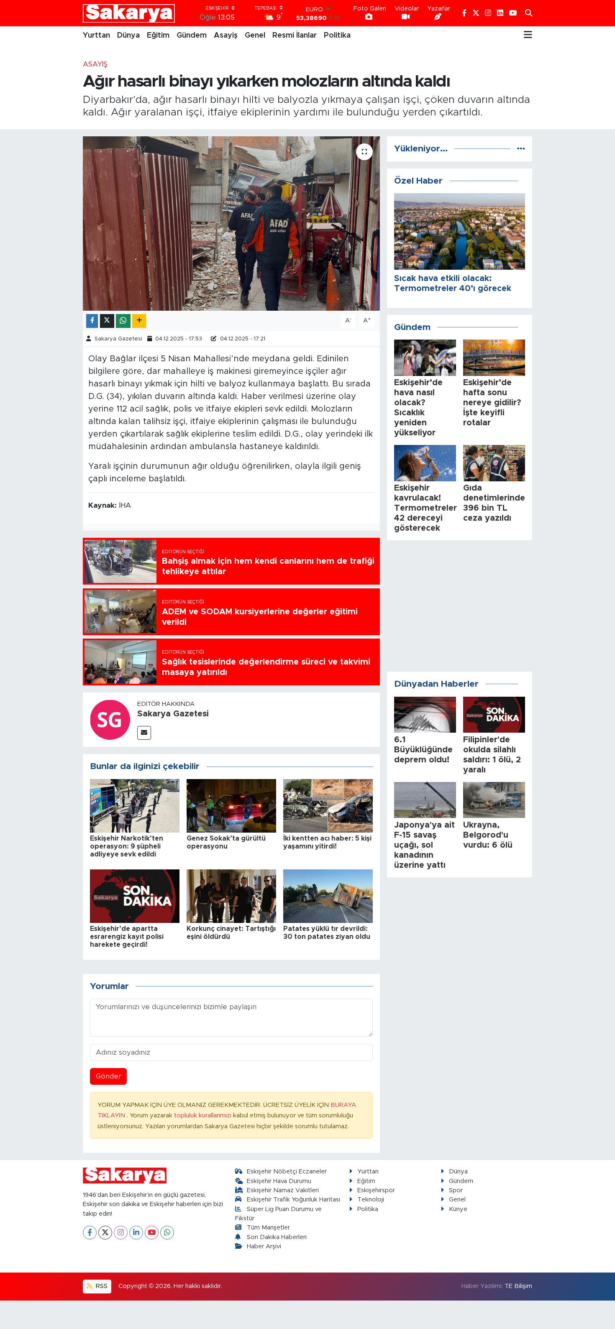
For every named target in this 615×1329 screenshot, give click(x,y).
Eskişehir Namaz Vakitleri (283, 1190)
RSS (101, 1286)
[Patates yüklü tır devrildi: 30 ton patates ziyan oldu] (328, 895)
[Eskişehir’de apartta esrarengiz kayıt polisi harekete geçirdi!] (134, 895)
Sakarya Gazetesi (118, 339)
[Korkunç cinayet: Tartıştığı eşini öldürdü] (231, 895)
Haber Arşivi (264, 1246)
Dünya (128, 35)
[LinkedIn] (136, 1233)
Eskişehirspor (376, 1190)
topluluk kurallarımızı (203, 1115)
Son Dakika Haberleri (277, 1237)
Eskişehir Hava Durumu (279, 1181)
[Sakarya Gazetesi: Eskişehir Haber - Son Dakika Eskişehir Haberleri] (129, 13)
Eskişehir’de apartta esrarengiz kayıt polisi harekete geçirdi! (127, 936)
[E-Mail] (144, 733)
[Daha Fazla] (139, 321)
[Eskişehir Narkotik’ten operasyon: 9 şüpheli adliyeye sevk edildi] (134, 805)
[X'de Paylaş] (107, 321)
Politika (337, 35)
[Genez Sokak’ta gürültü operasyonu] (231, 805)
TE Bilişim (518, 1286)
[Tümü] (521, 148)
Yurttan (96, 35)
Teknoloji (370, 1199)
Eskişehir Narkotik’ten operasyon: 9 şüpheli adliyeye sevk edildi (126, 846)
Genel (255, 35)
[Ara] (528, 13)
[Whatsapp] (167, 1233)
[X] (105, 1233)
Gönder (108, 1076)
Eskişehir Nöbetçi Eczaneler (287, 1171)
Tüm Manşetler (268, 1227)
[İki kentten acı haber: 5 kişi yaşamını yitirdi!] (328, 805)
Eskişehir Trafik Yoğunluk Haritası (293, 1199)
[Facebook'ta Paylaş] (92, 321)
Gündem (192, 35)
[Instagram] (121, 1233)
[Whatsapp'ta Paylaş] (123, 321)
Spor (456, 1190)
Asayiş (226, 35)
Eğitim (158, 35)
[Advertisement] (459, 605)
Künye (458, 1209)
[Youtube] (152, 1233)
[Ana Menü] (528, 35)
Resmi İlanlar (294, 35)
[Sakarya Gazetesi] (110, 719)
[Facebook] (90, 1233)
